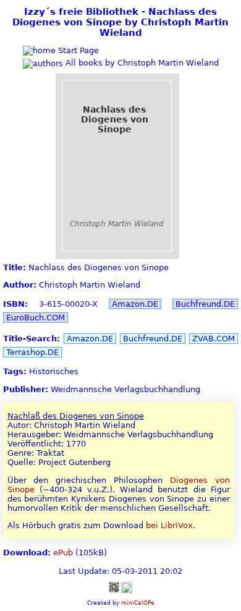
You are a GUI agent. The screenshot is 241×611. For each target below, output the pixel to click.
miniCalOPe (137, 602)
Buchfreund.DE (205, 304)
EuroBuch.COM (35, 317)
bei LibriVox (169, 525)
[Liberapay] (126, 586)
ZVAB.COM (213, 338)
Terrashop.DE (32, 352)
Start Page (77, 50)
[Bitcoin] (114, 586)
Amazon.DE (135, 304)
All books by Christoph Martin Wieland (141, 62)
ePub (63, 552)
